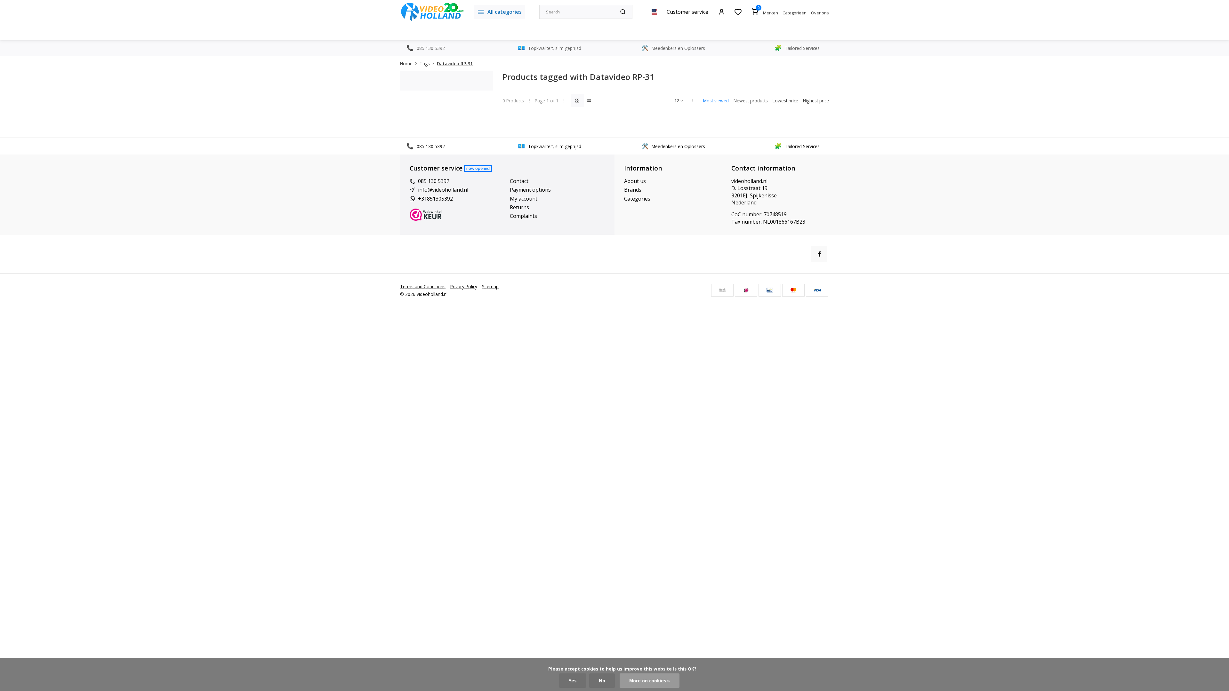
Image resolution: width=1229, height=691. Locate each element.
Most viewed (716, 101)
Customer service (687, 11)
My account (523, 198)
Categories (637, 198)
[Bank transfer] (722, 290)
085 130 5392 (433, 181)
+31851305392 (435, 198)
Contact (519, 181)
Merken (770, 13)
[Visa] (817, 290)
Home (406, 63)
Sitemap (490, 286)
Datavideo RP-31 (455, 63)
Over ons (820, 13)
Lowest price (785, 101)
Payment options (530, 189)
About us (635, 181)
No (602, 681)
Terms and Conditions (423, 286)
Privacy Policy (463, 286)
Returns (519, 207)
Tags (425, 63)
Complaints (523, 215)
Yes (572, 681)
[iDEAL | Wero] (746, 290)
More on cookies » (649, 681)
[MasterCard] (793, 290)
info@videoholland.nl (443, 189)
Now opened (478, 168)
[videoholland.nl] (432, 11)
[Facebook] (819, 254)
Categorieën (795, 13)
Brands (632, 189)
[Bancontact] (770, 290)
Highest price (816, 101)
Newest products (751, 101)
